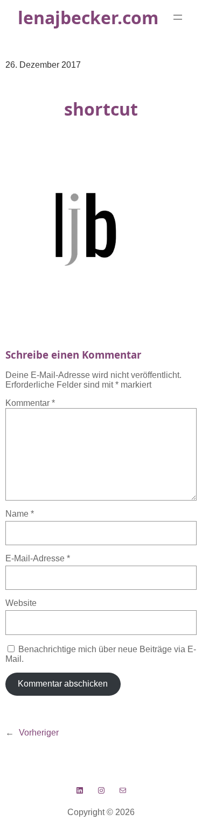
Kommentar (30, 403)
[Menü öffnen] (177, 17)
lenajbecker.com (88, 17)
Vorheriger (39, 732)
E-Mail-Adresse (37, 558)
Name (19, 513)
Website (21, 603)
